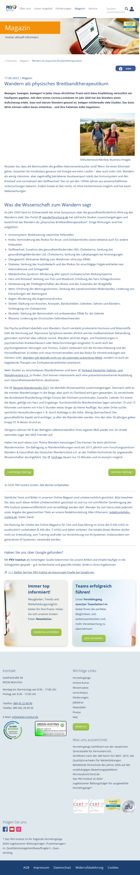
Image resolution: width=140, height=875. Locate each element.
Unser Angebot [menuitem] (43, 8)
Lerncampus (80, 692)
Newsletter (79, 707)
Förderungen (81, 697)
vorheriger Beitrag (19, 472)
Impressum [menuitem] (42, 868)
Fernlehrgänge (82, 678)
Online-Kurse (81, 682)
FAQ (75, 717)
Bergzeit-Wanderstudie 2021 (31, 387)
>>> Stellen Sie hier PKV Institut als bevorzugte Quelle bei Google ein (51, 572)
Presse (77, 712)
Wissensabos (81, 687)
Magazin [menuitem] (80, 8)
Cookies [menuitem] (113, 868)
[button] (126, 68)
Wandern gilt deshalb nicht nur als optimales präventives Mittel (62, 357)
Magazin (24, 60)
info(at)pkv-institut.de (25, 717)
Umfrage (56, 457)
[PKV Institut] (11, 8)
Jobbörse (78, 702)
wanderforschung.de (55, 217)
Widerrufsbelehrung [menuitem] (89, 868)
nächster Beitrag (121, 472)
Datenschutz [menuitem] (63, 868)
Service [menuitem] (92, 8)
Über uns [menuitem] (25, 8)
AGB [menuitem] (26, 868)
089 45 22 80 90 (22, 703)
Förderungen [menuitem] (63, 8)
